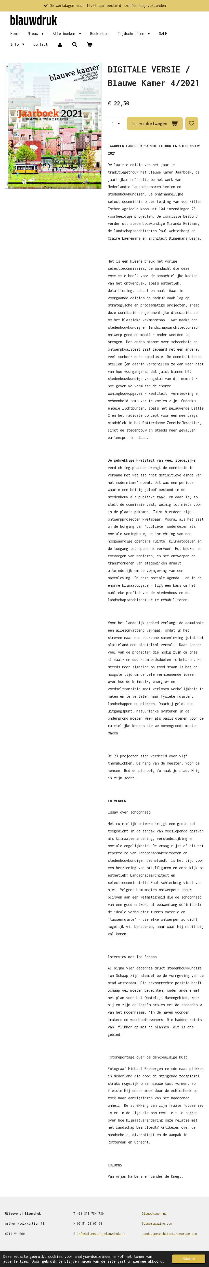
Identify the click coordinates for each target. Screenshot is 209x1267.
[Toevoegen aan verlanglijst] (191, 123)
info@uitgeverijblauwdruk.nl (101, 1234)
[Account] (60, 44)
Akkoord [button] (188, 1259)
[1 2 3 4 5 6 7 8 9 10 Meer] (116, 123)
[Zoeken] (75, 44)
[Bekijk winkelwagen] (89, 44)
